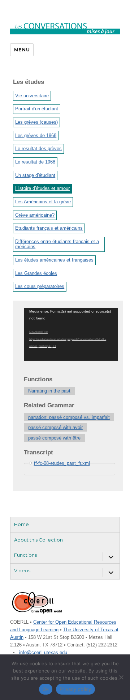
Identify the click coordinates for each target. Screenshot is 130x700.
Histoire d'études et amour (42, 188)
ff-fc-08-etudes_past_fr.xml (62, 463)
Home (21, 524)
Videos (22, 570)
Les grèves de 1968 (35, 135)
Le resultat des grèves (38, 148)
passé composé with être (54, 438)
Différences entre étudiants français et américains (57, 244)
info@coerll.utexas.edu (43, 652)
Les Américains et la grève (43, 201)
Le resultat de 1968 (35, 162)
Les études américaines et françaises (54, 260)
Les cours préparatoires (39, 286)
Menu (22, 49)
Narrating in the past (49, 391)
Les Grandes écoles (36, 273)
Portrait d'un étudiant (36, 108)
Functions (25, 555)
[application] (71, 334)
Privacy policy (75, 689)
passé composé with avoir (55, 427)
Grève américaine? (35, 215)
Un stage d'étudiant (35, 175)
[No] (121, 677)
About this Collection (38, 540)
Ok (46, 689)
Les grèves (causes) (36, 122)
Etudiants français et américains (49, 228)
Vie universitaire (32, 95)
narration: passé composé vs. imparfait (69, 417)
